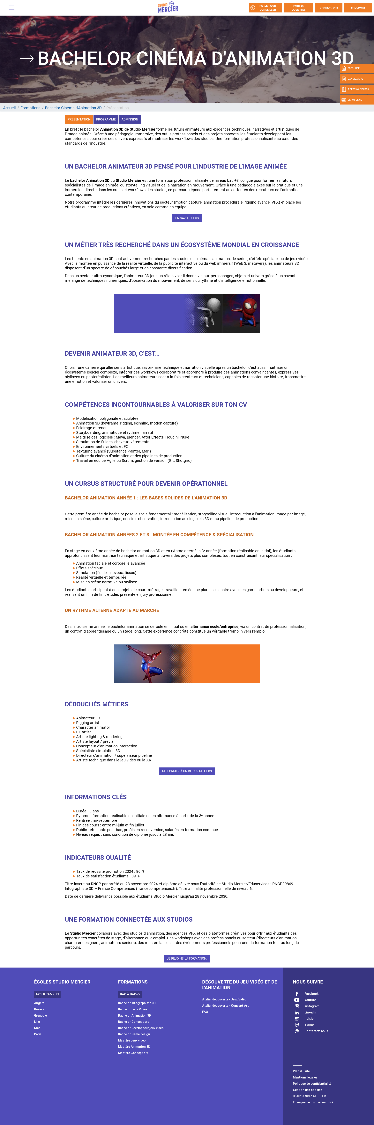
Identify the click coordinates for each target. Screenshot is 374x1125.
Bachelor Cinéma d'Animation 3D (73, 107)
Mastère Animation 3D (134, 1047)
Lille (37, 1022)
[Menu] (10, 8)
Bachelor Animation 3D (134, 1015)
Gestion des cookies (307, 1090)
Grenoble (40, 1015)
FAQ (205, 1012)
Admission (130, 119)
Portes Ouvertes (299, 7)
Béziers (39, 1009)
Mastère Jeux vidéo (132, 1040)
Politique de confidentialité (312, 1083)
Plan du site (301, 1071)
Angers (39, 1003)
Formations (30, 107)
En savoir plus (187, 218)
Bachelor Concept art (133, 1022)
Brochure (358, 7)
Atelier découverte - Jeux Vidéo (224, 999)
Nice (37, 1028)
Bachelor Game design (134, 1034)
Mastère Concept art (133, 1053)
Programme (106, 119)
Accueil (9, 107)
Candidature (329, 7)
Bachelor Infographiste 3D (137, 1003)
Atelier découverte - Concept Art (225, 1005)
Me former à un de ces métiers (187, 771)
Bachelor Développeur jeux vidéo (141, 1028)
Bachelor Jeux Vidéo (132, 1009)
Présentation (79, 119)
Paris (37, 1034)
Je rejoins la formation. (187, 958)
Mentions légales (305, 1077)
